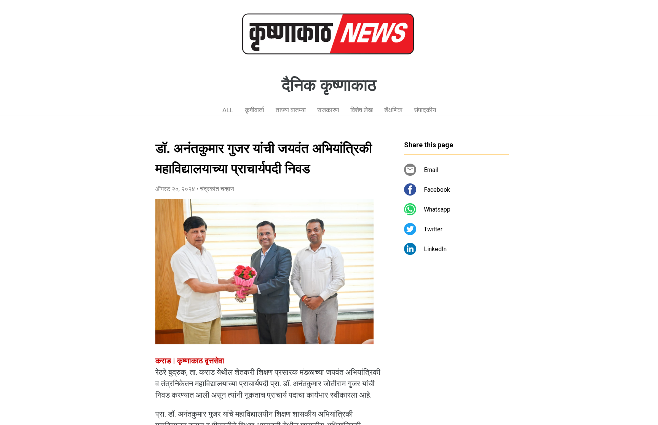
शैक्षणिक (393, 110)
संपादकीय (425, 110)
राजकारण (328, 110)
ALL (227, 110)
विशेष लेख (361, 110)
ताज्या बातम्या (291, 110)
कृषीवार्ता (254, 110)
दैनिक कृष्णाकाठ (329, 85)
